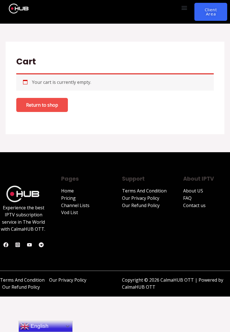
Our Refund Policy (141, 205)
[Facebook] (5, 244)
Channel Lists (75, 205)
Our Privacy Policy (140, 198)
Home (67, 191)
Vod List (69, 212)
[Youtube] (29, 244)
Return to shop (42, 105)
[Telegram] (41, 244)
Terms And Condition (144, 191)
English (39, 326)
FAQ (187, 198)
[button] (184, 7)
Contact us (194, 205)
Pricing (68, 198)
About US (193, 191)
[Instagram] (17, 244)
